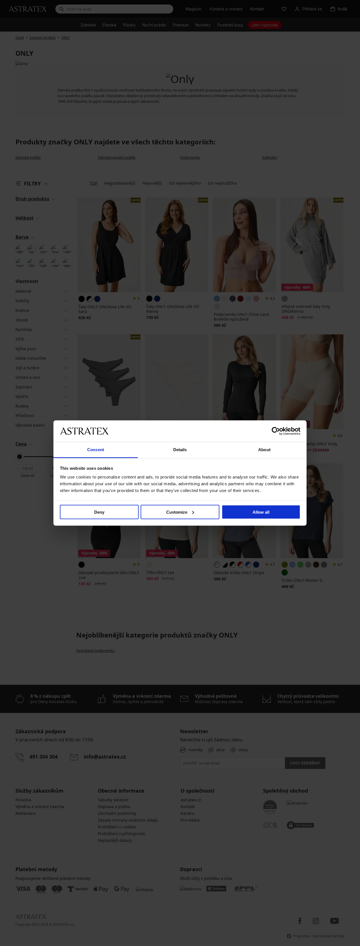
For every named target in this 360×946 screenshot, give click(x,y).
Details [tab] (180, 449)
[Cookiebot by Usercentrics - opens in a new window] (275, 431)
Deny (99, 511)
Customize (176, 511)
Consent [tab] (95, 449)
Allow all (261, 511)
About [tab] (264, 449)
